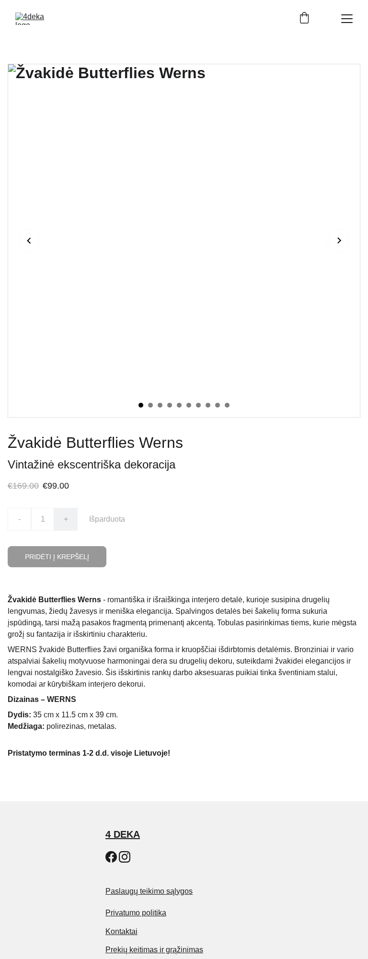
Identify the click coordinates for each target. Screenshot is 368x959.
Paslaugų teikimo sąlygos (149, 891)
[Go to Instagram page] (124, 857)
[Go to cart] (304, 18)
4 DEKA (122, 834)
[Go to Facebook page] (111, 857)
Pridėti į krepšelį (57, 557)
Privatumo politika (135, 913)
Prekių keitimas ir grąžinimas (154, 950)
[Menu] (347, 18)
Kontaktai (121, 931)
